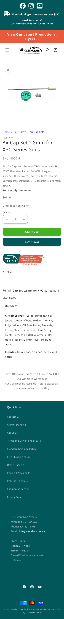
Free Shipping (32, 259)
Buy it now (32, 242)
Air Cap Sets (37, 132)
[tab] (11, 306)
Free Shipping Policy (18, 456)
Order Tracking (15, 464)
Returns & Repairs (17, 480)
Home (6, 132)
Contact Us (13, 416)
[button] (7, 50)
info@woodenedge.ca (32, 531)
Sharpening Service (18, 488)
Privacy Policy (15, 497)
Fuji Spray (20, 132)
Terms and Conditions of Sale (24, 440)
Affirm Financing (16, 424)
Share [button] (10, 272)
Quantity (7, 212)
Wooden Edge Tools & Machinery (26, 609)
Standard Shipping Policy (21, 448)
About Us (12, 432)
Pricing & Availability (18, 472)
